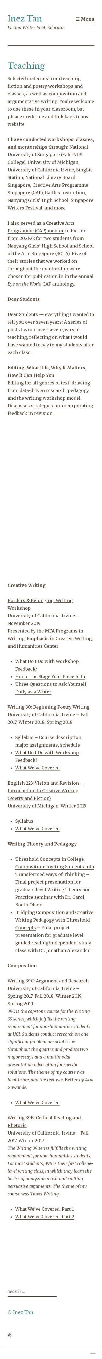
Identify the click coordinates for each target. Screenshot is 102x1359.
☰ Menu (85, 19)
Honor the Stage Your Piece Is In (50, 676)
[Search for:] (31, 1291)
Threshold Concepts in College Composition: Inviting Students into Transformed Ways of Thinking (54, 866)
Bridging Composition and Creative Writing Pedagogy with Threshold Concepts (54, 920)
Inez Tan (25, 19)
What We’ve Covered (37, 768)
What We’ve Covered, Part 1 (44, 1209)
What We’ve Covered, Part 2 (44, 1216)
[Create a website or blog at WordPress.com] (9, 1335)
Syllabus (24, 737)
